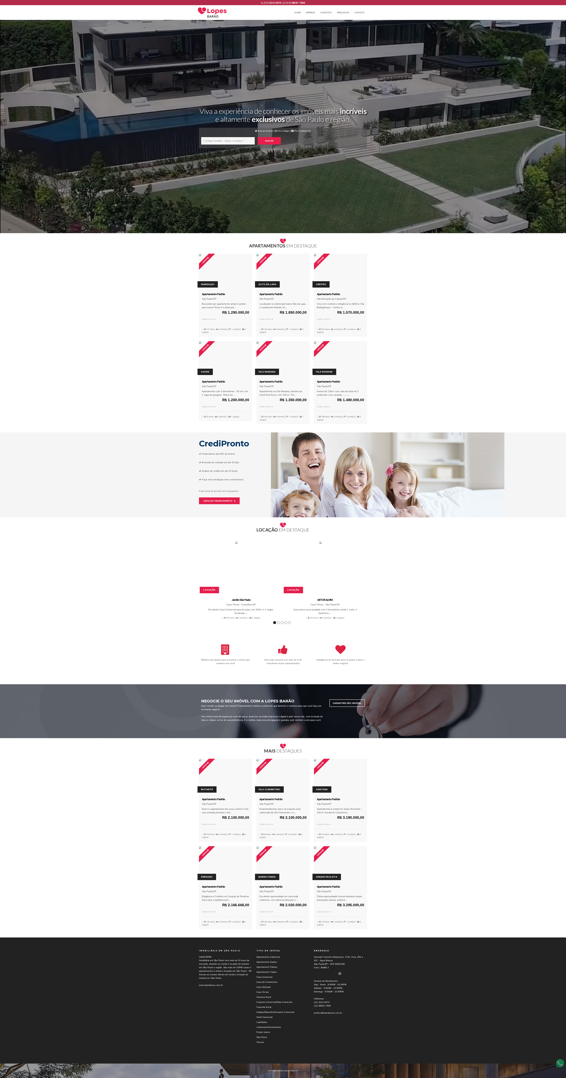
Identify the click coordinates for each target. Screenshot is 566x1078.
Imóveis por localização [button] (211, 1058)
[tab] (283, 1058)
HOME (298, 13)
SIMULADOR (343, 13)
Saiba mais (207, 319)
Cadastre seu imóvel (347, 703)
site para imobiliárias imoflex (283, 1071)
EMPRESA (310, 13)
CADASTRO (326, 13)
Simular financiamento (218, 501)
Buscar (269, 141)
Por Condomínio (302, 131)
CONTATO (359, 13)
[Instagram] (340, 973)
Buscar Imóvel (265, 131)
